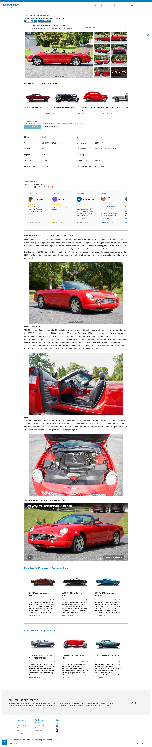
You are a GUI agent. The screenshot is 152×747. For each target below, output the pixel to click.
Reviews (117, 6)
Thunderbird (50, 11)
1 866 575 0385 (10, 1)
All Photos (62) (119, 72)
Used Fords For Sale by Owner (38, 630)
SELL (133, 6)
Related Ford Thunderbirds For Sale (40, 83)
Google (38, 222)
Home (33, 11)
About (109, 6)
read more (81, 219)
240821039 (57, 11)
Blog (124, 6)
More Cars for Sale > (38, 30)
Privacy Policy (141, 744)
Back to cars (27, 11)
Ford (45, 11)
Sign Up (133, 702)
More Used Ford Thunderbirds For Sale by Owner (46, 568)
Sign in (144, 6)
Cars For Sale (39, 11)
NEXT (119, 28)
